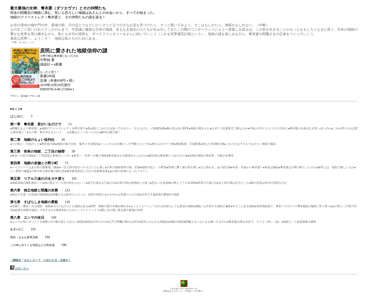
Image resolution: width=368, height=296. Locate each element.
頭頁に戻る (22, 268)
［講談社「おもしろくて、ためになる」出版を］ (40, 260)
